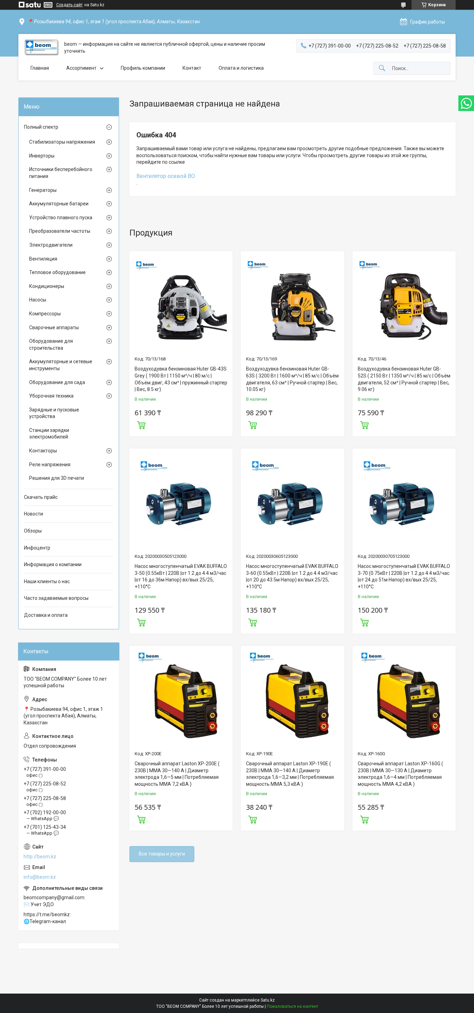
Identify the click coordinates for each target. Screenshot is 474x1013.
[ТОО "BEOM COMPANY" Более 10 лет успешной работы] (41, 47)
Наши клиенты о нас (47, 581)
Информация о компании (53, 564)
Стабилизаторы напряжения (62, 142)
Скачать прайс (41, 497)
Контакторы (43, 450)
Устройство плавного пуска (60, 217)
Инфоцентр (37, 548)
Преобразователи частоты (59, 231)
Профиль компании (143, 68)
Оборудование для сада (57, 382)
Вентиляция (43, 259)
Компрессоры (45, 313)
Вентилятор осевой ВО (165, 176)
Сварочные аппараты (54, 327)
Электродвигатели (51, 245)
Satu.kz (268, 1000)
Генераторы (43, 190)
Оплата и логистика (241, 68)
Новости (33, 514)
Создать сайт (69, 4)
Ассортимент (81, 68)
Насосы (37, 300)
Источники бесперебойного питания (60, 173)
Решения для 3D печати (56, 478)
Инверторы (41, 156)
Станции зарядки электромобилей (49, 433)
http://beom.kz (40, 856)
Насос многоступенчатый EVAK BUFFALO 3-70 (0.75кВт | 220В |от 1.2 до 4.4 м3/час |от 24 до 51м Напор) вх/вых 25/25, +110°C (404, 576)
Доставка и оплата (46, 615)
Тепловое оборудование (57, 272)
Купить (141, 424)
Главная (40, 68)
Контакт (192, 68)
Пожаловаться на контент (292, 1006)
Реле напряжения (49, 464)
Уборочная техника (51, 396)
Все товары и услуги (162, 854)
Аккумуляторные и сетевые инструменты (60, 365)
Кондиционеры (46, 286)
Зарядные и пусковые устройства (54, 413)
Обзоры (33, 531)
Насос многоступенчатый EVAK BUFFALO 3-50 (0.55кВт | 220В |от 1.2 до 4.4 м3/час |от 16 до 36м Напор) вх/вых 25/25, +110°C (181, 576)
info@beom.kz (40, 877)
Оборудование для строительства (51, 344)
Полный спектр (41, 127)
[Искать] (382, 68)
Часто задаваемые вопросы (56, 598)
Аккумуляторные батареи (58, 203)
